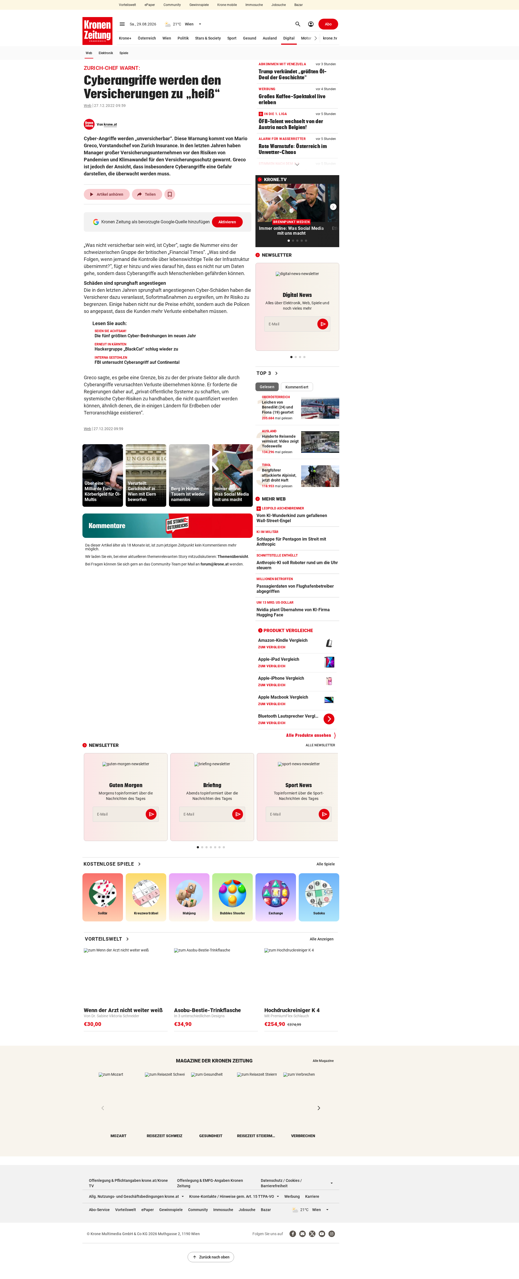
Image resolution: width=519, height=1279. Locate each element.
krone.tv (330, 38)
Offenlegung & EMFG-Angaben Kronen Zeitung (210, 1183)
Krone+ (125, 38)
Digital (289, 38)
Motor (306, 38)
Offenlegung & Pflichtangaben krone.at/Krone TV (128, 1183)
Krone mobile (227, 5)
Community (172, 5)
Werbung (292, 1196)
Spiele (123, 53)
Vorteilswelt (127, 5)
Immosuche (254, 5)
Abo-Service (99, 1210)
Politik (183, 38)
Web (89, 53)
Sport (232, 38)
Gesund (249, 38)
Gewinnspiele (199, 5)
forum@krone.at (215, 564)
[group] (102, 475)
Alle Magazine (323, 1061)
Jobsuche (278, 5)
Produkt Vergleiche (288, 630)
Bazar (298, 5)
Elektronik (106, 53)
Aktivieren (227, 222)
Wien (166, 38)
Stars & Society (208, 38)
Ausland (270, 38)
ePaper (150, 5)
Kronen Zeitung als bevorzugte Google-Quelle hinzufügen (168, 221)
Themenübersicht (233, 556)
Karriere (312, 1196)
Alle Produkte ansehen (308, 735)
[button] (316, 38)
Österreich (147, 38)
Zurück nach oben (210, 1257)
